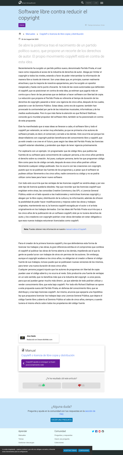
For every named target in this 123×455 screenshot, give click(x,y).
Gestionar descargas (26, 443)
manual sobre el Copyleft (76, 229)
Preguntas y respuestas (63, 435)
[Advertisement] (61, 320)
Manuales (30, 34)
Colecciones (59, 443)
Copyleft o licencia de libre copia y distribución (62, 34)
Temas (21, 439)
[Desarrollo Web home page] (27, 3)
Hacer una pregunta (61, 439)
